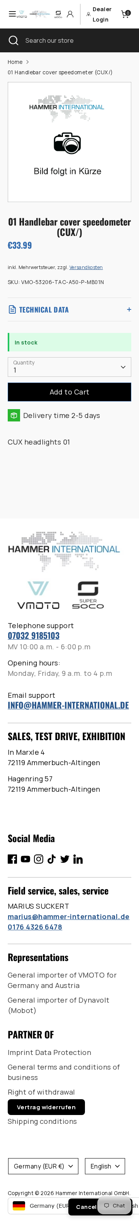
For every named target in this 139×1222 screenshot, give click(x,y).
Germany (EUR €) (39, 1166)
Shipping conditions (42, 1121)
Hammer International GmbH (92, 1193)
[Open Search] (13, 40)
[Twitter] (65, 859)
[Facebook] (12, 859)
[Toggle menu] (8, 14)
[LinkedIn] (78, 859)
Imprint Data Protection (49, 1052)
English (101, 1166)
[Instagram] (38, 859)
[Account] (70, 14)
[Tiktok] (51, 859)
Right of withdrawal (41, 1092)
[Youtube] (25, 859)
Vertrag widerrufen (46, 1107)
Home (15, 62)
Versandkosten (86, 267)
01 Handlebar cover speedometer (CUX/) (60, 72)
